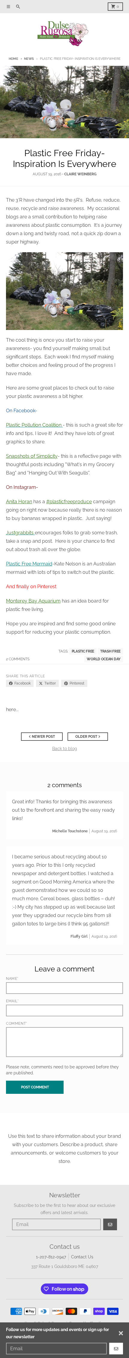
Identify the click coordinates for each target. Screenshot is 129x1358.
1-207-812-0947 (51, 1256)
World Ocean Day (104, 659)
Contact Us (82, 1256)
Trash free (110, 651)
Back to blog (64, 748)
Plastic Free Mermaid (29, 564)
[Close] (121, 1333)
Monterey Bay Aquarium (33, 601)
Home (13, 59)
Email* (12, 1001)
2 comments (17, 659)
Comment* (16, 1023)
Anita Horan (19, 501)
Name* (12, 979)
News (29, 59)
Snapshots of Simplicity (32, 456)
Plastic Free (83, 651)
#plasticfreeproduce (69, 501)
